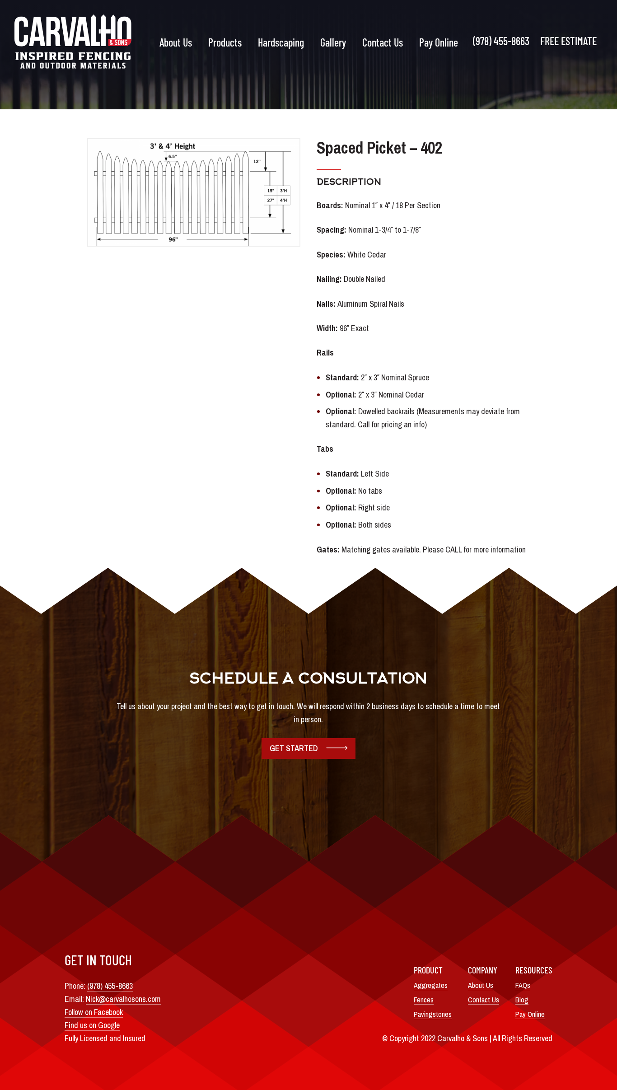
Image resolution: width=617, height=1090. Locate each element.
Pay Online (438, 42)
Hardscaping (281, 42)
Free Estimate (568, 40)
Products (225, 42)
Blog (521, 1000)
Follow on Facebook (94, 1012)
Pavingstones (433, 1014)
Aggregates (431, 985)
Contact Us (382, 42)
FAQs (522, 985)
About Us (175, 42)
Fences (424, 1000)
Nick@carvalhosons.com (123, 999)
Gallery (333, 42)
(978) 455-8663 (501, 40)
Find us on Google (92, 1025)
